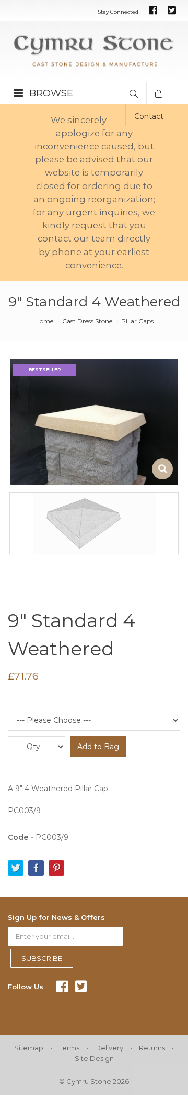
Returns (152, 1048)
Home (44, 321)
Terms (69, 1048)
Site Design (94, 1058)
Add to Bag (98, 746)
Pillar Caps (137, 321)
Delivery (109, 1048)
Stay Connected (118, 11)
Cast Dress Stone (87, 321)
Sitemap (28, 1048)
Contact (148, 116)
